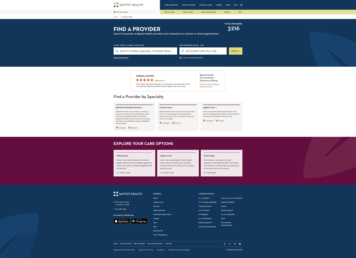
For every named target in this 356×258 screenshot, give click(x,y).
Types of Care (158, 202)
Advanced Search (121, 58)
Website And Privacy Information (124, 250)
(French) (204, 206)
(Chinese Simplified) (207, 202)
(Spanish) (205, 223)
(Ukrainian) (231, 198)
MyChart (227, 12)
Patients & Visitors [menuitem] (188, 5)
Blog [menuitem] (236, 5)
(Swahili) (227, 202)
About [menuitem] (228, 5)
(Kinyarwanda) (226, 224)
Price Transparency (160, 235)
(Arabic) (203, 198)
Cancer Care (165, 107)
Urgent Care (209, 107)
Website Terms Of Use (146, 250)
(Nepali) (203, 214)
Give (240, 12)
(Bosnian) (228, 214)
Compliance (161, 250)
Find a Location (170, 12)
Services (156, 206)
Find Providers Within (188, 45)
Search (234, 51)
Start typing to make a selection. (129, 45)
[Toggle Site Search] (241, 5)
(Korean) (204, 210)
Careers (156, 218)
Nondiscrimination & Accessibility (179, 250)
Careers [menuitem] (219, 5)
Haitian (223, 206)
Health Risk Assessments (162, 214)
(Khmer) (227, 210)
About (155, 198)
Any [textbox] (202, 45)
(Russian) (204, 218)
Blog (154, 227)
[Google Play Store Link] (139, 221)
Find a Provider (188, 12)
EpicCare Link (158, 231)
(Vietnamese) (207, 227)
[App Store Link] (122, 221)
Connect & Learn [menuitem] (205, 5)
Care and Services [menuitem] (171, 5)
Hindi (223, 218)
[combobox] (204, 45)
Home (116, 243)
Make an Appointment (208, 12)
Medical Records (159, 210)
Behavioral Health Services (128, 107)
